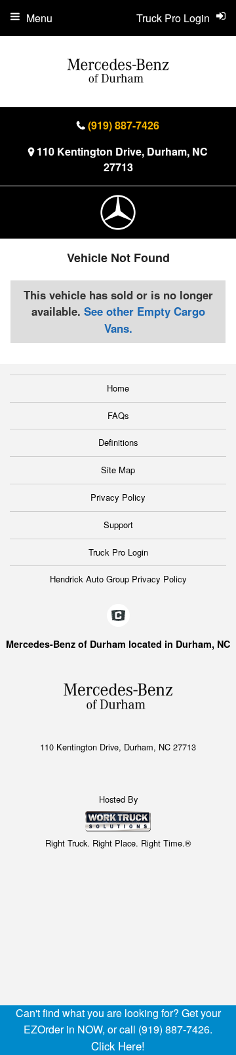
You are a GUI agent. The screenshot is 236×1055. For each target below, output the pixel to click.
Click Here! (118, 1046)
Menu (39, 17)
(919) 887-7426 (123, 125)
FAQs (118, 415)
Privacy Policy (118, 497)
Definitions (118, 442)
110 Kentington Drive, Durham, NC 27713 (122, 159)
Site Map (118, 469)
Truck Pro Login (118, 552)
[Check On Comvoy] (118, 615)
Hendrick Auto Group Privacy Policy (118, 579)
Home (118, 388)
